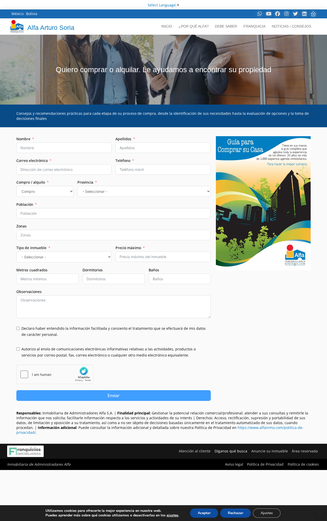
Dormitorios (93, 270)
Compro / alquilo (30, 182)
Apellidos (123, 138)
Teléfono (122, 160)
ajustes (172, 515)
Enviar (114, 395)
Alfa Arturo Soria (50, 27)
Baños (154, 270)
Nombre (23, 138)
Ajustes (267, 513)
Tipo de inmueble (31, 247)
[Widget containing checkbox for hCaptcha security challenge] (55, 374)
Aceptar (204, 513)
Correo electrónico (32, 160)
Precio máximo (128, 247)
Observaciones (29, 291)
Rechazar (235, 513)
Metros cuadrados (32, 270)
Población (24, 204)
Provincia (85, 182)
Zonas (21, 226)
